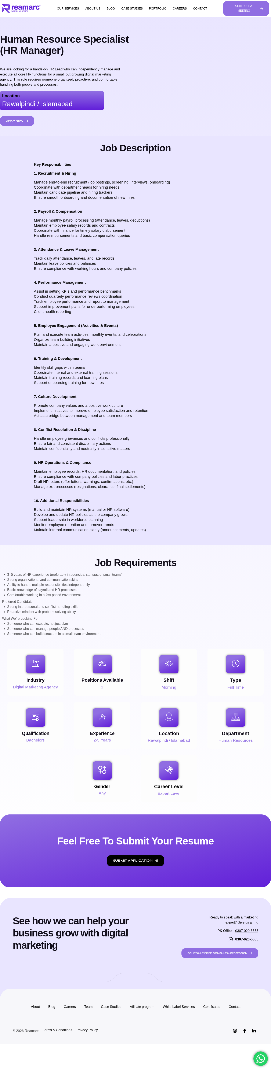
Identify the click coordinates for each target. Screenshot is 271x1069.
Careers (180, 8)
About (35, 1007)
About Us (92, 8)
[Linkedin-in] (254, 1031)
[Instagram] (235, 1031)
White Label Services (179, 1007)
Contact (200, 8)
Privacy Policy (87, 1030)
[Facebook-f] (244, 1031)
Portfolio (157, 8)
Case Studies (132, 8)
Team (88, 1007)
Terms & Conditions (57, 1030)
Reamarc (32, 1031)
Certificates (211, 1007)
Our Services (68, 8)
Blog (111, 8)
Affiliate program (142, 1007)
